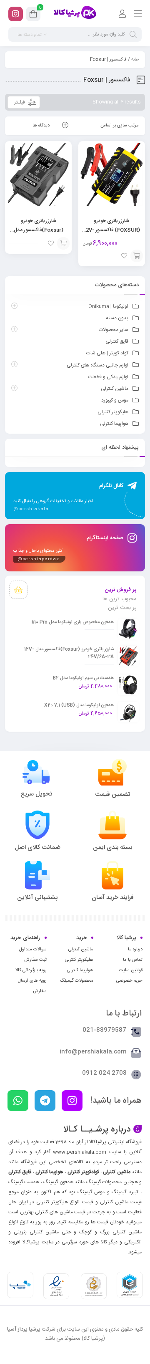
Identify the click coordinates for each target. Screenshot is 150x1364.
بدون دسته (117, 318)
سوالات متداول (33, 949)
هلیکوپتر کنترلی (113, 412)
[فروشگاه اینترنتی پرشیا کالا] (75, 14)
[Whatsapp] (18, 1100)
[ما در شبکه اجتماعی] (15, 14)
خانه (135, 59)
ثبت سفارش (35, 960)
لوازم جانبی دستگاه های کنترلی (97, 365)
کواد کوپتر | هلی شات (107, 353)
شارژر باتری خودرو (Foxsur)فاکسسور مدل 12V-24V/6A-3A (38, 230)
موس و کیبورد (114, 400)
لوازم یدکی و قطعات (108, 377)
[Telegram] (45, 1100)
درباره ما (135, 949)
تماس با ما (132, 960)
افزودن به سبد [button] (136, 256)
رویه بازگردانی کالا (31, 970)
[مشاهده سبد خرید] (33, 15)
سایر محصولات (113, 330)
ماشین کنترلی (114, 388)
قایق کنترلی (116, 341)
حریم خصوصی (129, 981)
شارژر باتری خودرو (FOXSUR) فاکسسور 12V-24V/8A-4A (111, 230)
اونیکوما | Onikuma (108, 306)
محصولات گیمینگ (76, 981)
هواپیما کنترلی (114, 423)
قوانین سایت (130, 970)
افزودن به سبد (63, 243)
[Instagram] (72, 1100)
